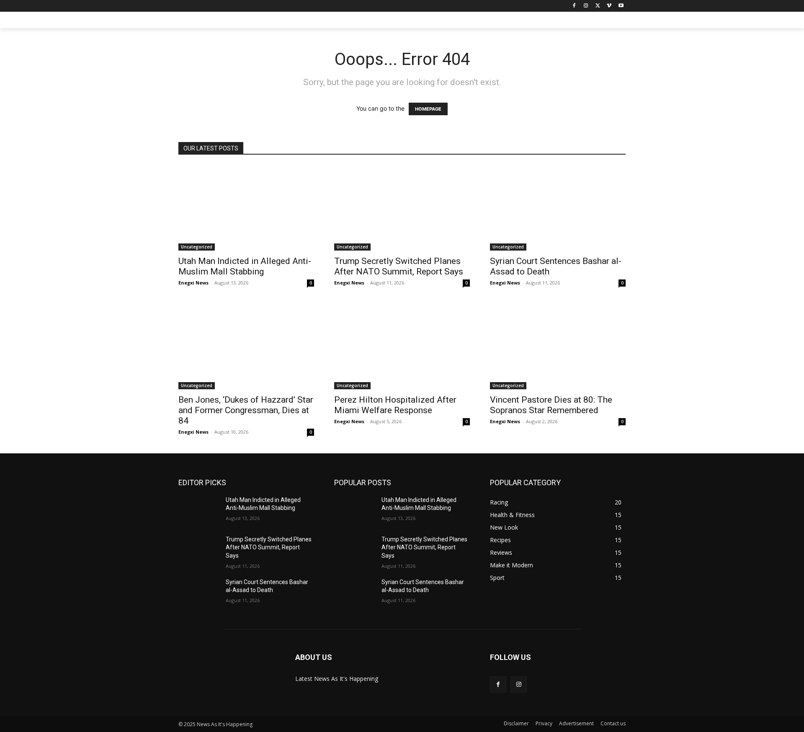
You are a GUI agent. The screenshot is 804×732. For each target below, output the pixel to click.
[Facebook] (574, 6)
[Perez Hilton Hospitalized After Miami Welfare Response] (402, 346)
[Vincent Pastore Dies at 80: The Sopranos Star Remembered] (558, 346)
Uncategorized (196, 247)
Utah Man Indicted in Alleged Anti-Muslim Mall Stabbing (244, 266)
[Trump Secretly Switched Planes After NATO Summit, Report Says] (402, 208)
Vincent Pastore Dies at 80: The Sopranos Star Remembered (551, 405)
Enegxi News (193, 282)
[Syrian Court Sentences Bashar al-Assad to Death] (558, 208)
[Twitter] (598, 6)
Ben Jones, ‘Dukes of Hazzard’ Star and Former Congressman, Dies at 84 (245, 410)
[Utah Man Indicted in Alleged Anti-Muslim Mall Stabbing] (246, 208)
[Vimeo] (609, 6)
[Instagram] (586, 6)
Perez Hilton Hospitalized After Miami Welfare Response (395, 405)
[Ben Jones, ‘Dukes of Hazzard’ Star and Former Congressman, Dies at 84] (246, 346)
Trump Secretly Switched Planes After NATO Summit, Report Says (398, 266)
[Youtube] (621, 6)
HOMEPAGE (428, 109)
